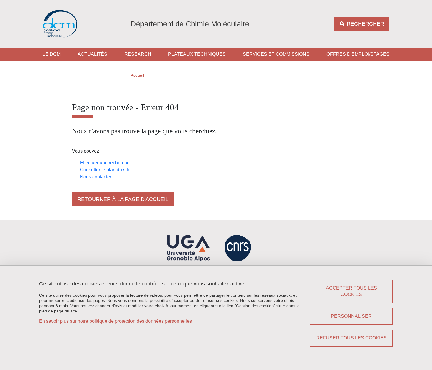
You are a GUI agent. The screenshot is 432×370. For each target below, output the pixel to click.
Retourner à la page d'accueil (122, 199)
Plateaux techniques (197, 54)
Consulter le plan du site (105, 169)
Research (137, 54)
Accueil (137, 75)
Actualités (92, 54)
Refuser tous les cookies (351, 337)
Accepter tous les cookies (351, 291)
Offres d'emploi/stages (357, 54)
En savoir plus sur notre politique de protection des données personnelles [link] (115, 321)
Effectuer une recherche (105, 162)
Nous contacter (95, 176)
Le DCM (52, 54)
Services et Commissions (276, 54)
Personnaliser (351, 316)
